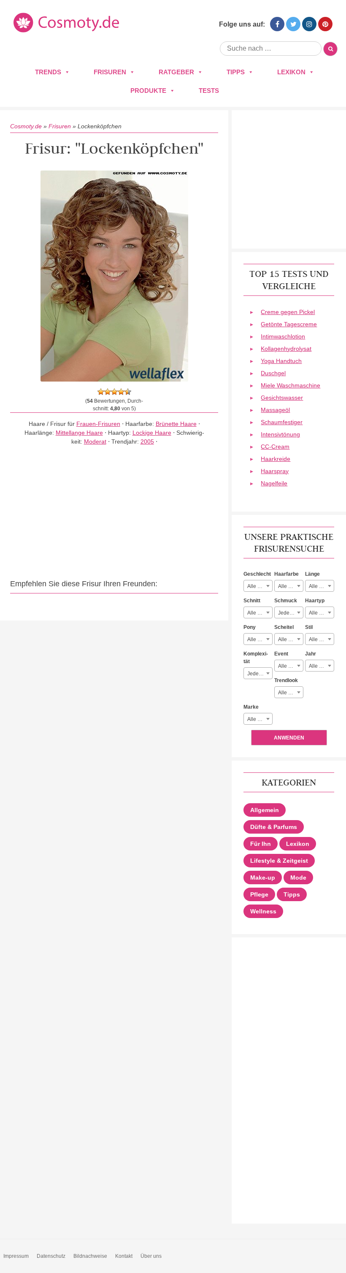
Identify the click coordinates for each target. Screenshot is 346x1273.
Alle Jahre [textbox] (320, 666)
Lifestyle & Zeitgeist (279, 860)
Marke (251, 707)
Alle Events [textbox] (290, 666)
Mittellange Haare (79, 432)
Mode (298, 877)
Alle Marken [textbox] (259, 719)
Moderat (95, 441)
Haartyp (314, 601)
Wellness (263, 911)
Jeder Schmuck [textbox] (290, 613)
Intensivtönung (280, 434)
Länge (312, 574)
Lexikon (291, 72)
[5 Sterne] (127, 391)
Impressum (16, 1256)
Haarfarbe (286, 574)
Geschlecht (257, 574)
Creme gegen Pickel (288, 312)
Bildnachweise (90, 1256)
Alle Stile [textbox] (319, 639)
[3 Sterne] (114, 391)
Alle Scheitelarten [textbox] (290, 639)
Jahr (310, 654)
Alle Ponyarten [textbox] (259, 639)
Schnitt (251, 601)
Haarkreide (275, 458)
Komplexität (255, 657)
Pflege (259, 894)
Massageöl (275, 409)
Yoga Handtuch (281, 361)
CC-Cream (275, 446)
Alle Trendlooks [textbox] (290, 693)
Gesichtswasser (282, 397)
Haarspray (275, 471)
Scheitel (284, 627)
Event (281, 654)
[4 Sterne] (121, 391)
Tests (209, 90)
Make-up (262, 877)
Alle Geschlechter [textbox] (259, 586)
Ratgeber (176, 72)
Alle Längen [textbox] (321, 586)
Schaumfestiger (282, 422)
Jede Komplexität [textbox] (259, 674)
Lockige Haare (151, 432)
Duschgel (273, 373)
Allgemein (264, 810)
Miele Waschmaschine (290, 385)
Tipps (236, 72)
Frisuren (110, 72)
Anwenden (289, 738)
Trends (48, 72)
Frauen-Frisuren (98, 423)
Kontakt (123, 1256)
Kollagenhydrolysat (286, 348)
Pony (249, 627)
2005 (147, 441)
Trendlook (286, 680)
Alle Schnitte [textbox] (259, 613)
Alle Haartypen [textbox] (321, 613)
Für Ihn (260, 843)
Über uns (151, 1256)
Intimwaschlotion (283, 336)
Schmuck (285, 601)
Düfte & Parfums (273, 826)
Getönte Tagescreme (289, 324)
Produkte (148, 90)
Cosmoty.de (26, 126)
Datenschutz (51, 1256)
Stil (309, 627)
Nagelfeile (274, 483)
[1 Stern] (100, 391)
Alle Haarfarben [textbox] (290, 586)
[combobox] (258, 586)
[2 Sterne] (107, 391)
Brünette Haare (176, 423)
